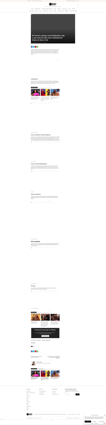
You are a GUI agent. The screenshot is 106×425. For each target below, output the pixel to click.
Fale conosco (54, 392)
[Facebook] (32, 47)
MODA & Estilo (33, 33)
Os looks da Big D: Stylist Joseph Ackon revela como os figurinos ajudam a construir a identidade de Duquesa (45, 98)
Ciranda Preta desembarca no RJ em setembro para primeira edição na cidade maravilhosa (55, 322)
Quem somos (54, 391)
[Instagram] (69, 414)
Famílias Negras (28, 406)
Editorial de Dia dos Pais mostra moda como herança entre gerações (55, 98)
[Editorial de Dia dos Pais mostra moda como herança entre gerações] (55, 374)
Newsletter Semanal (42, 394)
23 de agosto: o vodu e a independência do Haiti (34, 322)
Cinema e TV (28, 395)
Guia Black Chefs (41, 392)
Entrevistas (27, 397)
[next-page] (32, 381)
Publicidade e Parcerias (55, 394)
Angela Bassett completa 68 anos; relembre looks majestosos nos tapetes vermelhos (35, 98)
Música (27, 403)
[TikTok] (71, 414)
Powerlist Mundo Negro (42, 391)
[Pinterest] (35, 47)
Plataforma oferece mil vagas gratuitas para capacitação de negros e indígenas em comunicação (54, 357)
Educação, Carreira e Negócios (30, 392)
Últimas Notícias (28, 391)
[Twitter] (33, 47)
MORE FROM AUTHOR (40, 368)
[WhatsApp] (37, 47)
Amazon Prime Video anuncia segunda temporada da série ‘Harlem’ (36, 357)
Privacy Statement (96, 423)
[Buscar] (78, 5)
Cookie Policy (92, 423)
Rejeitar (95, 421)
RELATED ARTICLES (33, 368)
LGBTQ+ (27, 409)
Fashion (27, 400)
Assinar (77, 394)
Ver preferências (101, 421)
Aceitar (88, 421)
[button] (104, 415)
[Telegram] (79, 414)
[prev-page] (31, 381)
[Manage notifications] (104, 423)
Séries (27, 394)
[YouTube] (73, 414)
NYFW (34, 346)
